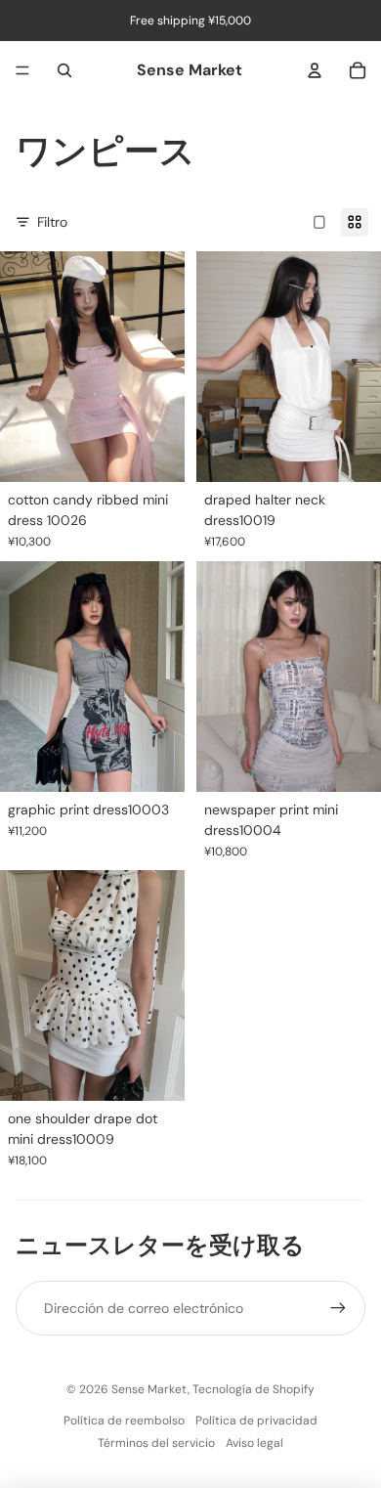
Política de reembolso (124, 1420)
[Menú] (22, 70)
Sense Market (149, 1389)
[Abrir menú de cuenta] (314, 70)
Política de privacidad (256, 1420)
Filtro (52, 222)
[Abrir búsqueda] (64, 70)
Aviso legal (254, 1443)
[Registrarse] (338, 1308)
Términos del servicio (156, 1443)
